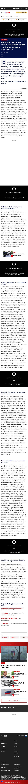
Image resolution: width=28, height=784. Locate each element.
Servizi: (15, 740)
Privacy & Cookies (9, 776)
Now (15, 748)
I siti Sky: (3, 740)
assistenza (18, 777)
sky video (3, 748)
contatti (22, 777)
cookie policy (17, 764)
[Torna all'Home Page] (7, 12)
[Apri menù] (1, 12)
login (25, 8)
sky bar (16, 751)
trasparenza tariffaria (12, 777)
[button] (11, 782)
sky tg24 (3, 746)
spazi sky (16, 754)
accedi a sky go (21, 735)
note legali (4, 767)
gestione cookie (5, 764)
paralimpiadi (14, 637)
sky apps (16, 746)
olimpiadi (5, 637)
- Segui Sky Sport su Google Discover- (11, 608)
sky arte (3, 751)
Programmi (16, 756)
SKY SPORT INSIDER (21, 12)
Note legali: (3, 761)
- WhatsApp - (4, 613)
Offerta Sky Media (5, 770)
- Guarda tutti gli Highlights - (9, 618)
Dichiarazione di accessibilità (17, 767)
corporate (16, 770)
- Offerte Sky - (5, 623)
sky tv (15, 743)
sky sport (3, 743)
